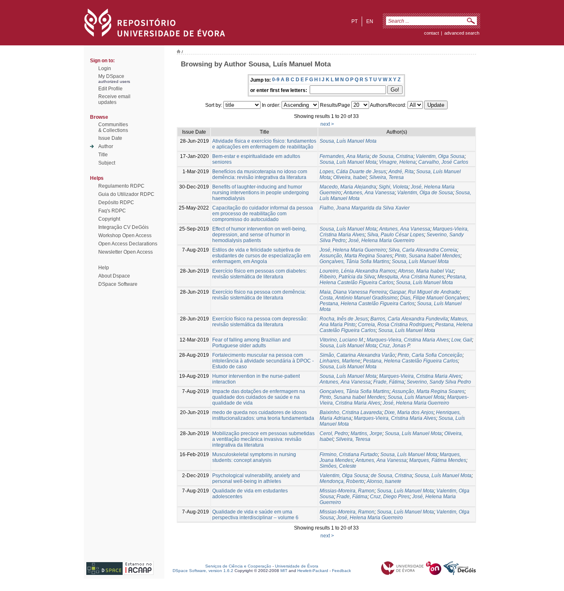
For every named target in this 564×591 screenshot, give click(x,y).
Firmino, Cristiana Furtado (349, 454)
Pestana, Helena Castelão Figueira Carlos (393, 279)
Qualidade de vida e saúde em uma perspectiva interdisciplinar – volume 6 (255, 514)
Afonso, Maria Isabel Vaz (426, 271)
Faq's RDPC (112, 211)
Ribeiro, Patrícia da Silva (347, 277)
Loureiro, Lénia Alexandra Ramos (358, 271)
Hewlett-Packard (312, 570)
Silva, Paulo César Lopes (395, 235)
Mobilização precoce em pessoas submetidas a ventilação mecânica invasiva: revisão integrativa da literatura (263, 439)
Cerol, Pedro (334, 433)
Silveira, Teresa (386, 177)
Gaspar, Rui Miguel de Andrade (424, 292)
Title (103, 155)
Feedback (341, 570)
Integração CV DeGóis (123, 227)
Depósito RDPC (116, 202)
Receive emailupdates (114, 99)
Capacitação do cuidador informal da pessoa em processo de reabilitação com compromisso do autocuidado (262, 213)
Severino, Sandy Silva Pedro (439, 382)
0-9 (276, 79)
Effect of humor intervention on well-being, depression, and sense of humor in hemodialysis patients (259, 234)
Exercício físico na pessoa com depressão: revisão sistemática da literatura (260, 321)
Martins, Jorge (366, 433)
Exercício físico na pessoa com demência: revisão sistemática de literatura (259, 295)
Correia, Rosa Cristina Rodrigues (395, 324)
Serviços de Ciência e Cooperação (238, 566)
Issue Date (110, 138)
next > (327, 124)
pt (354, 21)
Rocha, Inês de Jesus (344, 319)
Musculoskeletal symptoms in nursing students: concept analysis (254, 457)
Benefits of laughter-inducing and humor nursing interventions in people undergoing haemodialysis (260, 192)
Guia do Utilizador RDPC (126, 194)
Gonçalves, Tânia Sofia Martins (354, 261)
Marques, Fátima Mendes (437, 460)
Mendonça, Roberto (342, 481)
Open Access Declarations (127, 244)
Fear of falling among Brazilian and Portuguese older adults (251, 342)
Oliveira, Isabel (350, 177)
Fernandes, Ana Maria (345, 156)
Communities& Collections (113, 127)
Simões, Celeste (338, 466)
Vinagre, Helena (397, 162)
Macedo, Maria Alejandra (348, 187)
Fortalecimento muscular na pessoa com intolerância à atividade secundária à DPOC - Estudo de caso (263, 361)
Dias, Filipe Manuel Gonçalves (434, 298)
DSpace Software (117, 284)
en (369, 21)
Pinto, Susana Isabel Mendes (427, 256)
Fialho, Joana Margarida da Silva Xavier (365, 208)
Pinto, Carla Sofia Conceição (430, 355)
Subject (106, 163)
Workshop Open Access (125, 235)
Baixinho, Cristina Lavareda (351, 412)
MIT (283, 570)
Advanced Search (461, 33)
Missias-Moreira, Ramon (347, 491)
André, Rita (401, 171)
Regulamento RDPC (121, 186)
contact (431, 33)
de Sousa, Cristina (392, 156)
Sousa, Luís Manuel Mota (348, 141)
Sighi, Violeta (393, 187)
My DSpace (111, 76)
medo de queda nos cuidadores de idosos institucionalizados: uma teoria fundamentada (263, 415)
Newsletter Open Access (125, 252)
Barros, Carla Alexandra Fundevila (409, 319)
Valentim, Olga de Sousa (425, 192)
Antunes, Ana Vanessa (369, 192)
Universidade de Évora (296, 566)
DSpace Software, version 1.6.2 (203, 570)
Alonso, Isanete (384, 481)
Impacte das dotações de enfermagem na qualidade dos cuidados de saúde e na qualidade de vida (258, 397)
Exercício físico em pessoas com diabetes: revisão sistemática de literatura (259, 274)
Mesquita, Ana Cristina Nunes (410, 277)
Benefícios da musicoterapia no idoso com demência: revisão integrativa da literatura (259, 174)
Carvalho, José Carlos (443, 162)
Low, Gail (461, 340)
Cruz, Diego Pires (390, 496)
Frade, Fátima (388, 382)
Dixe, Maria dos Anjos (409, 412)
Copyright (109, 219)
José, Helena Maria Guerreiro (381, 240)
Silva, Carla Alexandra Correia (423, 250)
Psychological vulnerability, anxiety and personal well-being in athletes (256, 478)
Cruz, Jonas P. (395, 345)
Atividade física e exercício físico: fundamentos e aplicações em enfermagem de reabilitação (264, 144)
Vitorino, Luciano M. (342, 340)
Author (105, 146)
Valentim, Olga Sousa (440, 156)
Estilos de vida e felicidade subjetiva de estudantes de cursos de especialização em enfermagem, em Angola (261, 255)
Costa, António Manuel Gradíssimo (359, 298)
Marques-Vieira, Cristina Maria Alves (408, 340)
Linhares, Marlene (340, 361)
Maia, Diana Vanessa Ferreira (353, 292)
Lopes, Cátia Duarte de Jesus (353, 171)
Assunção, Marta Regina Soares (356, 256)
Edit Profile (110, 89)
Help (103, 268)
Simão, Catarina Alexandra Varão (357, 355)
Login (104, 68)
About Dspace (114, 276)
